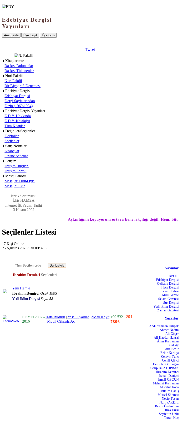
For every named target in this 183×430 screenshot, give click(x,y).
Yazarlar (172, 318)
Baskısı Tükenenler (19, 71)
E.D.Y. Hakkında (18, 116)
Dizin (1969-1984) (19, 106)
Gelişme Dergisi (168, 283)
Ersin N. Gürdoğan (166, 364)
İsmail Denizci (169, 376)
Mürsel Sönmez (168, 395)
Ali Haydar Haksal (166, 337)
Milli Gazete (170, 295)
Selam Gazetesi (168, 299)
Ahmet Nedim (169, 330)
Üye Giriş (48, 35)
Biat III (174, 276)
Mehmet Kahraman (166, 383)
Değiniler (12, 136)
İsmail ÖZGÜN (168, 379)
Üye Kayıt (30, 35)
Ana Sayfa (11, 35)
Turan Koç (171, 418)
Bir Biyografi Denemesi (23, 86)
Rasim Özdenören (167, 406)
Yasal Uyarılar (78, 317)
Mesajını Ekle (15, 186)
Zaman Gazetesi (168, 310)
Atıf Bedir (172, 349)
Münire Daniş (169, 391)
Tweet (90, 49)
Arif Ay (173, 345)
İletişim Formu (15, 171)
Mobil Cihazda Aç (61, 321)
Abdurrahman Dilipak (164, 326)
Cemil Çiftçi (170, 360)
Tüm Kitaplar (15, 126)
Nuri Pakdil (13, 81)
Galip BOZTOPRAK (164, 368)
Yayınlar (172, 268)
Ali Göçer (172, 334)
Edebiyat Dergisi (17, 96)
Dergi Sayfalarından (20, 101)
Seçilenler (12, 141)
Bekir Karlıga (169, 353)
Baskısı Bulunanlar (19, 66)
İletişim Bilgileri (17, 166)
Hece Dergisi (170, 287)
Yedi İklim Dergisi (166, 306)
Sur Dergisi (171, 302)
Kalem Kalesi (170, 291)
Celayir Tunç (170, 356)
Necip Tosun (170, 398)
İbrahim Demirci (167, 372)
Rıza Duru (172, 410)
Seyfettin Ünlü (169, 414)
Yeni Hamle (21, 288)
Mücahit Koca (169, 387)
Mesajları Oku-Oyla (20, 181)
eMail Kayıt (100, 317)
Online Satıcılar (16, 156)
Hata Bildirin (55, 317)
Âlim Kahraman (168, 341)
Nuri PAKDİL (169, 402)
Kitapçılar (12, 151)
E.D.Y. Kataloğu (17, 121)
